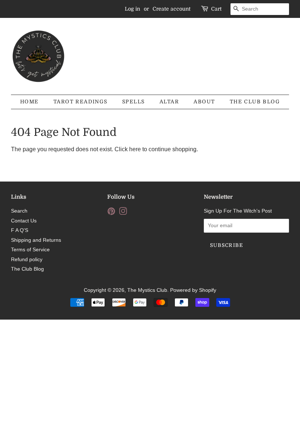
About (204, 101)
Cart (216, 9)
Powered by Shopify (193, 290)
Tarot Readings (80, 101)
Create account (172, 9)
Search (19, 211)
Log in (132, 9)
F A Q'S (19, 230)
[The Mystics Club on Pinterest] (111, 213)
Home (29, 101)
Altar (169, 101)
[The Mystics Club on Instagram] (123, 213)
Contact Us (24, 221)
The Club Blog (255, 101)
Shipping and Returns (36, 240)
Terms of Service (30, 249)
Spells (133, 101)
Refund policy (26, 259)
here (135, 149)
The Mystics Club (147, 290)
